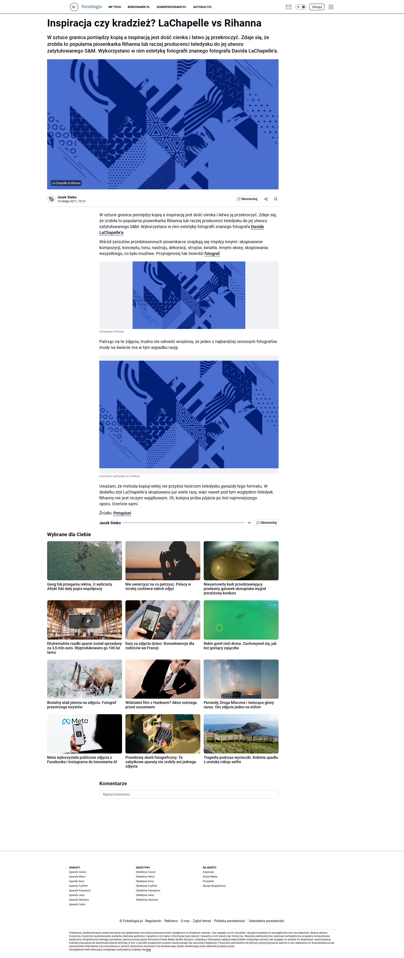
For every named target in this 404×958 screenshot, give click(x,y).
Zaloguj (317, 7)
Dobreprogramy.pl (171, 7)
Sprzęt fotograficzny (214, 885)
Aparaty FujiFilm (78, 885)
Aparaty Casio (77, 904)
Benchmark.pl (139, 7)
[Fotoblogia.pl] (95, 7)
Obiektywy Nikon (145, 876)
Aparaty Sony (76, 881)
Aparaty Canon (77, 872)
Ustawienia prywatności (265, 921)
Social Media (210, 876)
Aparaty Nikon (77, 876)
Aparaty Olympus (79, 899)
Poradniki (208, 881)
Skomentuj (249, 199)
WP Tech (114, 7)
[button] (300, 6)
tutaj (148, 949)
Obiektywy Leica (145, 895)
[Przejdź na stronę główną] (74, 10)
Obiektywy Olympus (147, 899)
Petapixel (122, 513)
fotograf (212, 253)
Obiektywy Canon (146, 872)
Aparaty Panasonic (80, 890)
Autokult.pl (202, 7)
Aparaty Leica (77, 895)
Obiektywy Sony (145, 881)
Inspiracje (208, 872)
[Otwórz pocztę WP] (288, 7)
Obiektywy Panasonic (148, 890)
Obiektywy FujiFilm (146, 885)
